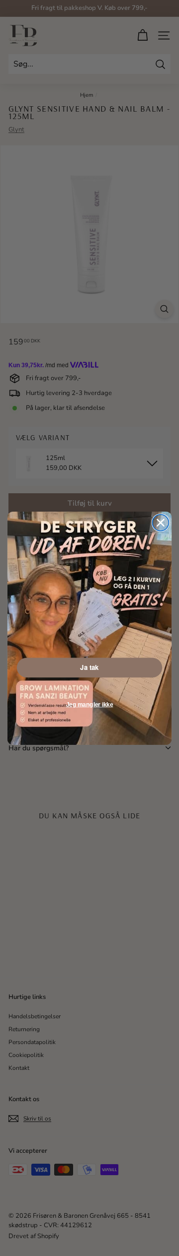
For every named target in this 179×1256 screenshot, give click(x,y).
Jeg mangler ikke (89, 704)
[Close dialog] (160, 522)
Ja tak (89, 667)
